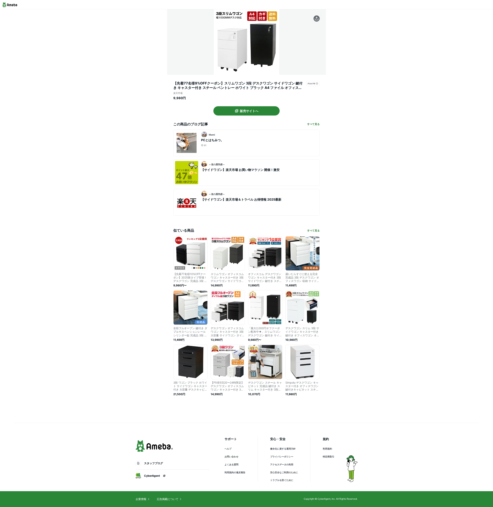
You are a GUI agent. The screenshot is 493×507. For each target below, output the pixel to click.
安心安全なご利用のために (284, 472)
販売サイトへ (249, 111)
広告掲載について (167, 499)
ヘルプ (228, 448)
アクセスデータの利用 (281, 464)
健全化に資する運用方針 (283, 448)
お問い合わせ (231, 456)
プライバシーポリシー (281, 456)
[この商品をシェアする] (317, 18)
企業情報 (141, 499)
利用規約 (327, 448)
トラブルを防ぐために (281, 480)
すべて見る (313, 124)
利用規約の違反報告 (235, 472)
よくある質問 (231, 464)
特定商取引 (328, 456)
